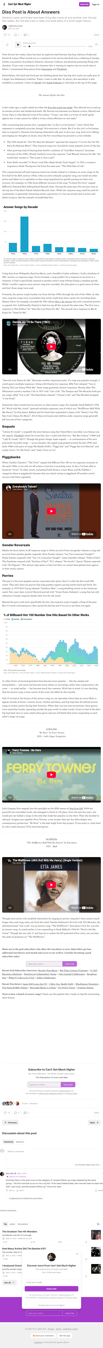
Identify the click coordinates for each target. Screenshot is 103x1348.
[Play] (18, 44)
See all (7, 1282)
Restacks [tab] (20, 1142)
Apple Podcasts (54, 83)
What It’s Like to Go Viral (21, 978)
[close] (77, 1254)
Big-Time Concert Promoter (74, 970)
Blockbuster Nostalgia (87, 984)
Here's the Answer (63, 301)
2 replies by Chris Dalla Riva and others (26, 1198)
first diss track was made (60, 107)
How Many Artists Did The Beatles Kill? (24, 1248)
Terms (58, 1329)
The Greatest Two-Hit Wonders (19, 1231)
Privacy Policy (71, 1297)
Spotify (37, 83)
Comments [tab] (8, 1142)
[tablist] (13, 1142)
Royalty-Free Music (48, 970)
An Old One (51, 839)
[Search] (98, 1224)
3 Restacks (33, 1103)
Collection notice (70, 1329)
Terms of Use (64, 1295)
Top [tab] (5, 1224)
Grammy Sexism (85, 987)
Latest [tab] (12, 1224)
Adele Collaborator (46, 978)
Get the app (64, 1335)
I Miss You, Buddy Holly (61, 984)
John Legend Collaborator (72, 974)
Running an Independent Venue (40, 974)
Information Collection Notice (50, 1297)
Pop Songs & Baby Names (15, 987)
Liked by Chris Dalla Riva (17, 1177)
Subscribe (84, 4)
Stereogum (46, 69)
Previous (12, 1122)
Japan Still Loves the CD (35, 984)
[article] (51, 1237)
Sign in (95, 4)
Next (92, 1122)
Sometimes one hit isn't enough (16, 1235)
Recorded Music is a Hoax (43, 987)
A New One (51, 729)
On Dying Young (66, 987)
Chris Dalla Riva (15, 26)
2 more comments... (8, 1210)
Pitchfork (62, 69)
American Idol (76, 808)
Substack (38, 1342)
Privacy (51, 1329)
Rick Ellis (10, 1173)
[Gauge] (96, 44)
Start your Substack (44, 1335)
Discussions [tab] (23, 1224)
